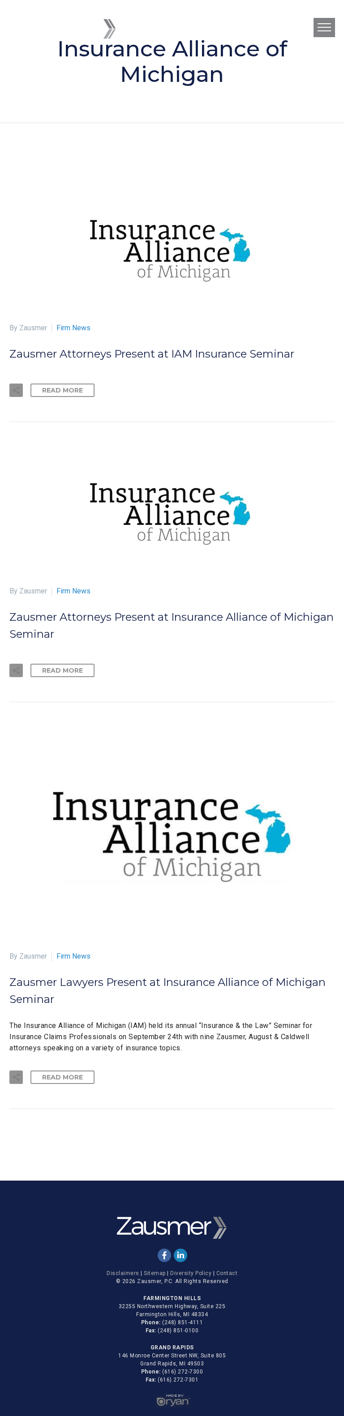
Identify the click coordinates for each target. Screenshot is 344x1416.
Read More (62, 390)
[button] (16, 390)
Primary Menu (324, 27)
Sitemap (155, 1273)
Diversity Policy (190, 1273)
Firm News (73, 328)
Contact (227, 1273)
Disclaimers (123, 1273)
